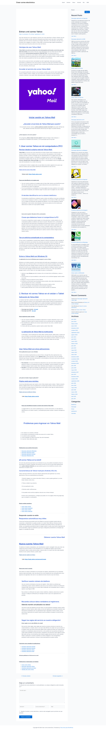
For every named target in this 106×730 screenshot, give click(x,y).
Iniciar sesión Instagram (27, 508)
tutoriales (73, 413)
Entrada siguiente (58, 675)
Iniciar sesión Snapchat (27, 511)
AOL (84, 2)
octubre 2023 (74, 330)
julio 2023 (73, 337)
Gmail (63, 2)
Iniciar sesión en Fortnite (77, 68)
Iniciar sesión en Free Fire (77, 97)
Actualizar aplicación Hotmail (28, 646)
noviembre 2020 (75, 359)
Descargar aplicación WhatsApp (29, 451)
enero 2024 (74, 326)
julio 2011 (73, 398)
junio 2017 (73, 374)
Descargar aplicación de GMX (78, 39)
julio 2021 (73, 345)
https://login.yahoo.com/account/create (35, 559)
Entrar (72, 409)
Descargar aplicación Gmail (28, 452)
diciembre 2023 (75, 328)
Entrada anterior (25, 675)
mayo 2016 (74, 387)
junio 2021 (73, 348)
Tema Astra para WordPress (66, 727)
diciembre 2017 (75, 372)
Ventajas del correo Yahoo (28, 669)
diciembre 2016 (75, 376)
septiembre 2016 (75, 381)
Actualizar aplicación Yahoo (28, 649)
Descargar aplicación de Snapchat (79, 18)
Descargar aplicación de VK (77, 119)
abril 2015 (73, 396)
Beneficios (73, 404)
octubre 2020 (74, 361)
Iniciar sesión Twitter (26, 509)
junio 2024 (73, 321)
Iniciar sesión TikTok (26, 506)
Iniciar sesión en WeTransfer (77, 273)
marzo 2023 (74, 341)
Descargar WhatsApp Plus (28, 455)
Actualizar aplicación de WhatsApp (79, 242)
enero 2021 (74, 354)
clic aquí (36, 309)
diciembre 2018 (75, 363)
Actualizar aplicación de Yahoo (29, 668)
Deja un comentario (23, 34)
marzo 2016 (74, 392)
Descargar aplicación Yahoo (28, 666)
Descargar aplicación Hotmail (28, 454)
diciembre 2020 (75, 356)
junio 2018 (73, 367)
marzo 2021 (74, 352)
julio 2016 (73, 383)
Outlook (68, 2)
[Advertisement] (42, 20)
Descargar (73, 406)
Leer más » (73, 36)
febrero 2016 (74, 394)
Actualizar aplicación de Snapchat (79, 179)
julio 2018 (73, 365)
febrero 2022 (74, 343)
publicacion (74, 411)
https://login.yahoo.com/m (32, 396)
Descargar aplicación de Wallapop (79, 150)
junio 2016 (73, 385)
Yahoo (73, 2)
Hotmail (79, 2)
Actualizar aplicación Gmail (28, 651)
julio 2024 (73, 319)
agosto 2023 (74, 334)
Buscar (73, 9)
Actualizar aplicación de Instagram (79, 210)
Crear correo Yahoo (26, 664)
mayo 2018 (74, 370)
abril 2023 (73, 339)
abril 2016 (73, 389)
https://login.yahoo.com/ (35, 174)
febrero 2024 (74, 323)
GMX (88, 2)
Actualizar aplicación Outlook (28, 648)
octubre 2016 (74, 378)
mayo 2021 (74, 350)
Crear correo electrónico (25, 2)
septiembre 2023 (75, 332)
